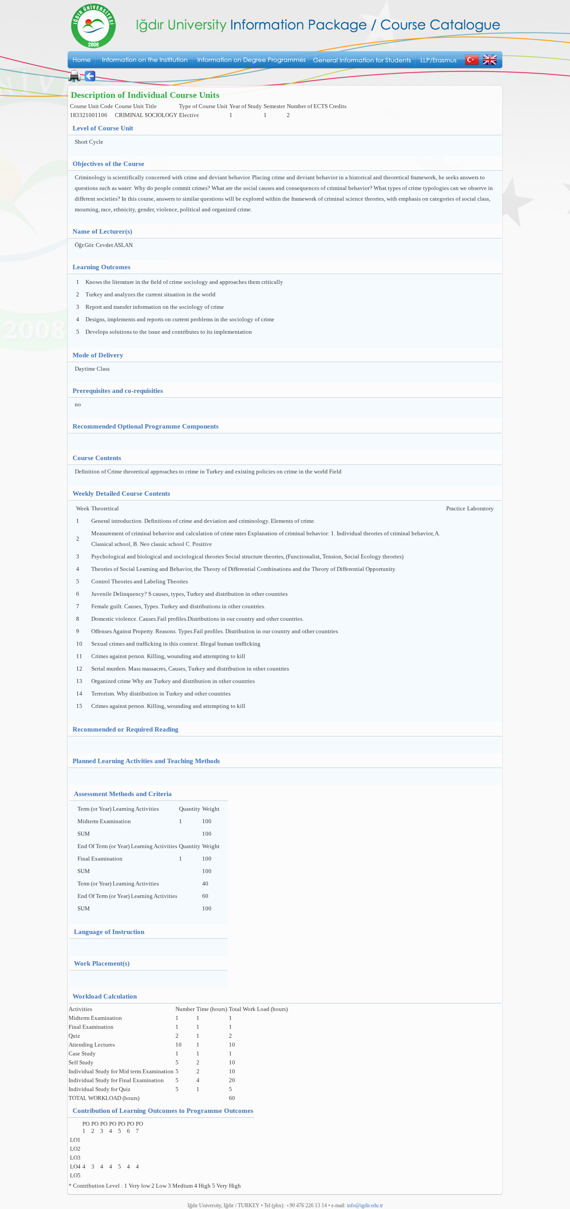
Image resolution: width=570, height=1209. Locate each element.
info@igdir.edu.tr (365, 1205)
